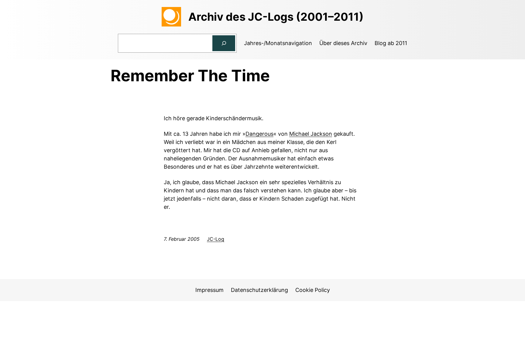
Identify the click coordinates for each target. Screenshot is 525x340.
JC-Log (215, 239)
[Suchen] (223, 43)
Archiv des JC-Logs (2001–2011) (276, 16)
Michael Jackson (310, 134)
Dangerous (259, 134)
